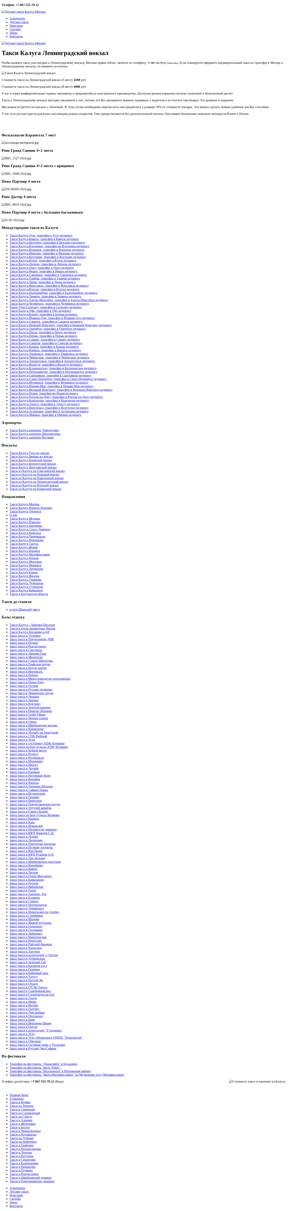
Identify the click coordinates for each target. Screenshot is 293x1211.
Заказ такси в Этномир (25, 635)
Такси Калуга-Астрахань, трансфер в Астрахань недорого (49, 411)
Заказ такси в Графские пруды (30, 664)
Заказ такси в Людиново (26, 840)
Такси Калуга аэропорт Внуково (32, 437)
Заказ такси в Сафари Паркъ (29, 790)
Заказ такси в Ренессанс (26, 940)
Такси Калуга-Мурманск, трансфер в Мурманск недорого (49, 382)
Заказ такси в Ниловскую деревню (33, 829)
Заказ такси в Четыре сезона (29, 718)
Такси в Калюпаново (24, 1163)
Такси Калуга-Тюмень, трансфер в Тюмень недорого (45, 296)
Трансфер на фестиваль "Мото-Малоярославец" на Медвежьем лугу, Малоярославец (67, 1074)
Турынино (17, 1098)
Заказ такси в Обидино (25, 1041)
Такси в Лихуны (21, 1152)
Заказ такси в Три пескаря (27, 858)
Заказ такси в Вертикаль (26, 671)
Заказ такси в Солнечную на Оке (32, 994)
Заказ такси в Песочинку (26, 1016)
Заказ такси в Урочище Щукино (31, 786)
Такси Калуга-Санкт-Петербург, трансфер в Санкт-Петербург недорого (58, 379)
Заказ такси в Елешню (25, 897)
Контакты (16, 36)
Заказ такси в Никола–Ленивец (31, 711)
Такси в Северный (22, 1109)
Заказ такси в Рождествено (28, 646)
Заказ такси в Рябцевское (26, 887)
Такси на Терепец (22, 1106)
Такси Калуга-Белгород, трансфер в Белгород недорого (47, 242)
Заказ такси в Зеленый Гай (28, 962)
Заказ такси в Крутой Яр (26, 980)
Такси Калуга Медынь (25, 518)
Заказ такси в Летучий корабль (30, 808)
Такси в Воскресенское (25, 1149)
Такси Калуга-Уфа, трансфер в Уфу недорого (40, 310)
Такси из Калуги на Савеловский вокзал (37, 471)
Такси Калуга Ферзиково (27, 540)
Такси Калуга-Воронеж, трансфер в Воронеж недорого (47, 249)
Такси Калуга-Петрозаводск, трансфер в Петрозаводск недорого (53, 371)
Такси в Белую (20, 1127)
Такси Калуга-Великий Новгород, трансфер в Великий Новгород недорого (61, 389)
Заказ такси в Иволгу (24, 765)
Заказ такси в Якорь (23, 1001)
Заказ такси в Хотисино (26, 948)
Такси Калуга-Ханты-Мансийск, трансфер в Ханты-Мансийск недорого (59, 300)
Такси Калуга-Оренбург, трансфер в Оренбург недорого (48, 328)
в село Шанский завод (25, 609)
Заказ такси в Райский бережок (31, 944)
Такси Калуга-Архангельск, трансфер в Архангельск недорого (52, 361)
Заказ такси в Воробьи (25, 779)
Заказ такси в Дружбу (24, 768)
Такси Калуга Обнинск (25, 511)
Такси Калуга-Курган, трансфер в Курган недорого (44, 289)
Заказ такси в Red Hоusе (26, 851)
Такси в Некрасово (22, 1167)
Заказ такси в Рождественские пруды (35, 804)
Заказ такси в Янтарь (24, 1005)
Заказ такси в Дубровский (27, 958)
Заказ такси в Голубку (24, 1009)
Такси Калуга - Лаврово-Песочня (32, 625)
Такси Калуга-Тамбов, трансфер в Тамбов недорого (45, 278)
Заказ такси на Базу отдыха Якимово (35, 815)
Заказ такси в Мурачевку (26, 761)
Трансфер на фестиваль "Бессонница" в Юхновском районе (50, 1071)
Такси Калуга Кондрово (26, 525)
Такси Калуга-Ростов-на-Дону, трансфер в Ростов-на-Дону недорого (56, 397)
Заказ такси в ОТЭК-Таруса (28, 987)
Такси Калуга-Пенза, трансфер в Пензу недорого (43, 332)
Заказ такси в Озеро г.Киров (29, 811)
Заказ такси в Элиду (23, 998)
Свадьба (15, 29)
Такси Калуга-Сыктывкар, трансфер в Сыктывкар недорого (50, 375)
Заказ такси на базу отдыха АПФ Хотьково (39, 747)
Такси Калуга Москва (24, 504)
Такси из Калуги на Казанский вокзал (35, 489)
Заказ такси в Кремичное (27, 729)
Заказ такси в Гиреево (24, 797)
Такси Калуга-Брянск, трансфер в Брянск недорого (44, 239)
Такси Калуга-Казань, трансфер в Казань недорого (44, 346)
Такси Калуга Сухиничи (26, 586)
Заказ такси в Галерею (25, 969)
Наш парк (16, 25)
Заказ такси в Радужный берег (30, 775)
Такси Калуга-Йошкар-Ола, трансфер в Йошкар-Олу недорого (52, 318)
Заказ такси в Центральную (28, 905)
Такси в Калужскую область (29, 594)
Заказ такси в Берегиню (26, 800)
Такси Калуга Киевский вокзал (31, 460)
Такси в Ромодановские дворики (32, 1181)
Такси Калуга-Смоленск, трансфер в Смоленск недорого (48, 275)
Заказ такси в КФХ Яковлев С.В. (32, 833)
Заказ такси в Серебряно (26, 915)
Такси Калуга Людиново (26, 569)
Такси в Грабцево (21, 1145)
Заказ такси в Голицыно (26, 926)
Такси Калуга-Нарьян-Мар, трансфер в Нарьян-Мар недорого (51, 386)
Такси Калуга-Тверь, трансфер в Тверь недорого (42, 282)
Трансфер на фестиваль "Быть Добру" (35, 1067)
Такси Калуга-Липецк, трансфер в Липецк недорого (45, 264)
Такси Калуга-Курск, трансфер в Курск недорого (43, 260)
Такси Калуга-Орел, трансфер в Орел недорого (42, 267)
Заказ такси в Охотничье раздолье (33, 843)
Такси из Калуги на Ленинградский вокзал (39, 481)
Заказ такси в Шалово (24, 919)
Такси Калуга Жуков (24, 547)
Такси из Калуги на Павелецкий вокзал (37, 478)
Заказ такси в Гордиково (26, 930)
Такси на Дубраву (22, 1138)
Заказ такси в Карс (22, 822)
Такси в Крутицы (21, 1156)
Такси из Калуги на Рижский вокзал (34, 474)
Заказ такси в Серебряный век (30, 991)
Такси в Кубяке (20, 1102)
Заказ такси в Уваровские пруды (31, 693)
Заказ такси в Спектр (24, 901)
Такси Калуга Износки (25, 522)
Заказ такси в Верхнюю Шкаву (31, 1023)
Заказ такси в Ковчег (24, 869)
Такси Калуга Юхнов (24, 558)
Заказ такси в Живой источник (31, 922)
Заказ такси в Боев (22, 1019)
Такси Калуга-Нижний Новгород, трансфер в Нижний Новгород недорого (61, 325)
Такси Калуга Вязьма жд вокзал (31, 456)
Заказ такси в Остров (24, 686)
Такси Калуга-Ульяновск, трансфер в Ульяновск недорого (49, 354)
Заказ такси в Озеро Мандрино (31, 876)
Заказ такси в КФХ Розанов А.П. (32, 854)
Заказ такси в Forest (23, 890)
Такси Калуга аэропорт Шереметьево (35, 434)
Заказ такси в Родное (24, 642)
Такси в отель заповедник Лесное (32, 628)
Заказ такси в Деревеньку (27, 908)
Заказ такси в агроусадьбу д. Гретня (34, 955)
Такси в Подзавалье (23, 1134)
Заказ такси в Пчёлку (24, 675)
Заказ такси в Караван (25, 772)
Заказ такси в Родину (24, 754)
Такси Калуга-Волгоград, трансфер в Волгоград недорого (49, 407)
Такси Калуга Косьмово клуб (29, 632)
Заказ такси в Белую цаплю (28, 668)
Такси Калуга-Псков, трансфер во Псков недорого (44, 393)
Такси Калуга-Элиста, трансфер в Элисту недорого (45, 404)
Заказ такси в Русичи (24, 883)
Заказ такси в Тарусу (24, 976)
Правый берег (19, 1095)
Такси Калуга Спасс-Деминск (30, 529)
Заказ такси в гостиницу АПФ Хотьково (37, 743)
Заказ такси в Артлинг (25, 951)
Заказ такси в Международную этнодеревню (40, 678)
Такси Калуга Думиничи (26, 583)
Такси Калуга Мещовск (26, 565)
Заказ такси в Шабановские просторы (35, 861)
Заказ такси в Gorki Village (27, 714)
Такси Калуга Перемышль (27, 536)
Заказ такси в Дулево (24, 836)
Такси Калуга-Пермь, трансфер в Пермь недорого (43, 336)
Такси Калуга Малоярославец (30, 554)
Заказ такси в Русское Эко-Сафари (33, 1048)
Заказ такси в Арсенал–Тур (28, 894)
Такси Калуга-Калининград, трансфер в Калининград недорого (53, 368)
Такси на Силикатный (25, 1113)
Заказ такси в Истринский (27, 793)
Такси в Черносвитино (25, 1131)
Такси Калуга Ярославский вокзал (33, 467)
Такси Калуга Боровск (25, 551)
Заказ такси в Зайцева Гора (28, 653)
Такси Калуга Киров (24, 572)
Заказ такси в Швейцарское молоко (33, 725)
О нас (13, 515)
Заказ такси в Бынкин (24, 818)
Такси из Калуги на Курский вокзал (34, 485)
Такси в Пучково (21, 1170)
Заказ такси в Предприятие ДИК (32, 639)
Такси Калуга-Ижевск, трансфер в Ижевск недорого (45, 350)
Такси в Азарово (21, 1120)
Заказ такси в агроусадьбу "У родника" (36, 1030)
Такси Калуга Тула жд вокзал (29, 453)
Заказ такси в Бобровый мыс (29, 973)
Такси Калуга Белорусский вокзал (33, 463)
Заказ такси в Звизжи (24, 700)
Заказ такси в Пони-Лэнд (27, 682)
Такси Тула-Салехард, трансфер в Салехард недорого (46, 307)
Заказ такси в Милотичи (26, 657)
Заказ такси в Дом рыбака (27, 1012)
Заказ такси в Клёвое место (28, 750)
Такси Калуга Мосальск (26, 561)
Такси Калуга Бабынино (26, 590)
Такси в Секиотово (23, 1159)
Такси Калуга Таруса (24, 543)
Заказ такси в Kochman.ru (27, 757)
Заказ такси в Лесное (24, 872)
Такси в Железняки (23, 1123)
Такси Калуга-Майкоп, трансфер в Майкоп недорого (45, 415)
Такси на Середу (21, 1116)
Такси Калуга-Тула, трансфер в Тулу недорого (41, 235)
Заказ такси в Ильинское (26, 826)
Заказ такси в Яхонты (24, 782)
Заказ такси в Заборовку (26, 933)
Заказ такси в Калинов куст (28, 966)
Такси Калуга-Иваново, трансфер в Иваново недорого (47, 253)
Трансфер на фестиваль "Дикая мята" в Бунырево (43, 1064)
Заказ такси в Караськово (27, 879)
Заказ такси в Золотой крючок (30, 707)
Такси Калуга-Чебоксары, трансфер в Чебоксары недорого (49, 357)
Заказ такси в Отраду (24, 983)
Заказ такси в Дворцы (24, 696)
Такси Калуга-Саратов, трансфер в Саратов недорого (46, 343)
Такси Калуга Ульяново (26, 579)
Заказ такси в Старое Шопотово (31, 660)
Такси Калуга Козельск (25, 533)
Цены (13, 32)
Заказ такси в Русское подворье (31, 689)
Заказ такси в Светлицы (26, 650)
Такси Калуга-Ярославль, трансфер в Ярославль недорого (49, 285)
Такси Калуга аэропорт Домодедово (34, 430)
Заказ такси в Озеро (23, 721)
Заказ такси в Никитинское (28, 937)
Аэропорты (17, 18)
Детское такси (19, 22)
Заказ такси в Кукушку (25, 704)
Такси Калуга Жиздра (24, 576)
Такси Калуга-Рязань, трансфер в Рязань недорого (43, 271)
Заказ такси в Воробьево (26, 865)
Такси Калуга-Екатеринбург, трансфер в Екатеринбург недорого (53, 293)
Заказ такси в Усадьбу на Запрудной (34, 732)
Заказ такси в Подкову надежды (31, 847)
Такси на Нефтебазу (23, 1141)
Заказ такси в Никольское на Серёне (34, 912)
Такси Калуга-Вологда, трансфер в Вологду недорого (46, 364)
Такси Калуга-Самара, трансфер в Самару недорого (45, 339)
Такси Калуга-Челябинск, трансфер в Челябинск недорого (49, 303)
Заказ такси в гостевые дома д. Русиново (37, 1044)
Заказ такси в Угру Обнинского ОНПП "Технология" (46, 1037)
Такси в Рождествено (24, 1174)
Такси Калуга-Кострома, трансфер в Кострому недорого (48, 257)
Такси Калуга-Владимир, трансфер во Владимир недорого (49, 246)
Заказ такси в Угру (22, 1034)
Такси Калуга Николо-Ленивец (31, 507)
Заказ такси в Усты (22, 739)
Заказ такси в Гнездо (23, 1027)
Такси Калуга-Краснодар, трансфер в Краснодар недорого (49, 400)
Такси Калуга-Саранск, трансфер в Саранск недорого (46, 321)
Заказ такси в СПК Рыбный (28, 736)
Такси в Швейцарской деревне (30, 1177)
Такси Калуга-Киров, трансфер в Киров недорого (43, 314)
